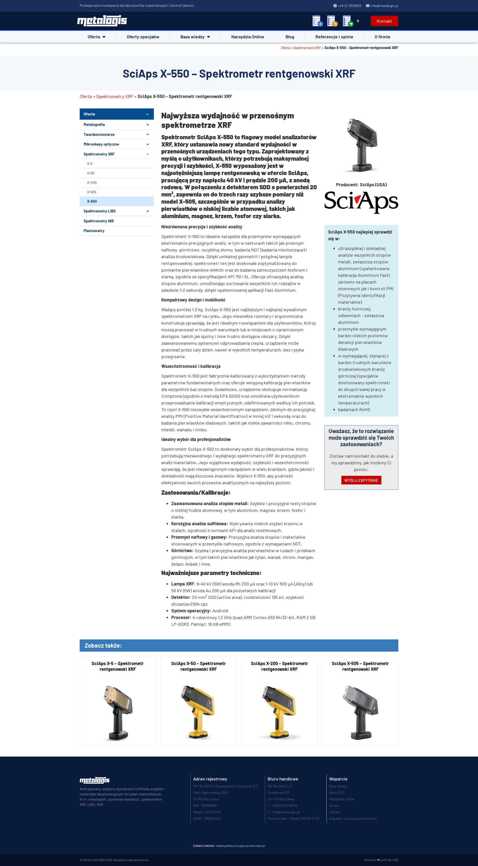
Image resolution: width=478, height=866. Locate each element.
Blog (290, 36)
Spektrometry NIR (99, 221)
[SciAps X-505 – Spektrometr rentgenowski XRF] (360, 701)
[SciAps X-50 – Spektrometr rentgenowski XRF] (198, 701)
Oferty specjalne (143, 36)
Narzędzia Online (247, 36)
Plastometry (94, 230)
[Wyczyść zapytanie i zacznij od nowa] (318, 21)
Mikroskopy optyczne (101, 144)
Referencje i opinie (334, 36)
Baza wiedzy (192, 36)
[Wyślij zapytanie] (348, 21)
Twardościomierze (99, 134)
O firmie (382, 36)
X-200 (92, 182)
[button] (147, 124)
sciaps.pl (242, 845)
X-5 (89, 163)
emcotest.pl (257, 845)
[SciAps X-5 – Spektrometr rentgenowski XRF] (117, 701)
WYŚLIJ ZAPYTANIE (361, 480)
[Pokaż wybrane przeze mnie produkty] (332, 21)
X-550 (92, 201)
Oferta (94, 36)
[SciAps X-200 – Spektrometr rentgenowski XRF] (279, 701)
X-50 (90, 173)
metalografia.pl (225, 845)
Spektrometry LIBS (100, 211)
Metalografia (94, 124)
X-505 (91, 192)
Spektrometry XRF (307, 48)
